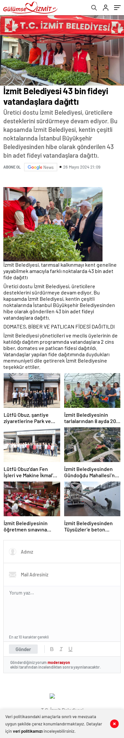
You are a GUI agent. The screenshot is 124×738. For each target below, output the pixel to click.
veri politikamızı (28, 731)
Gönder (23, 649)
